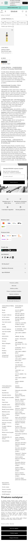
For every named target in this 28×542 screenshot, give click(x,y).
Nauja (3, 400)
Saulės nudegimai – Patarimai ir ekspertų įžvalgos (20, 439)
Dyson (3, 312)
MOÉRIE (4, 353)
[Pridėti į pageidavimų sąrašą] (12, 30)
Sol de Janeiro (5, 317)
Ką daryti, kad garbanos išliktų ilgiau (20, 427)
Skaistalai (4, 434)
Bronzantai (4, 430)
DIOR (3, 324)
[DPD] (3, 235)
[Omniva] (19, 235)
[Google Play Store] (5, 250)
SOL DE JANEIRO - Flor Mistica (20, 374)
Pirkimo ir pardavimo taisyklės (14, 291)
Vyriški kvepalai (6, 494)
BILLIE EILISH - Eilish (20, 326)
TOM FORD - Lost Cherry (19, 371)
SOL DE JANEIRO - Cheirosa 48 (19, 311)
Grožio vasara (5, 487)
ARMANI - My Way (19, 336)
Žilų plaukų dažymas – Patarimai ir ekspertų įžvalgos (20, 464)
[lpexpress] (14, 235)
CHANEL (4, 326)
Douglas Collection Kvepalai (6, 427)
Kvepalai (4, 390)
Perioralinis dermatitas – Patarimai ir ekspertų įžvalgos (21, 449)
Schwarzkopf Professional (5, 356)
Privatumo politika (14, 282)
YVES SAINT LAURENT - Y (21, 333)
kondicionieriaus (21, 123)
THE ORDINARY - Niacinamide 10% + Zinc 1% (21, 344)
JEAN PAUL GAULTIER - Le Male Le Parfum (20, 323)
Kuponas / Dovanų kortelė (6, 423)
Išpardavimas (5, 392)
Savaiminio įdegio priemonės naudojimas (20, 479)
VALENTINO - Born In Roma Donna (20, 348)
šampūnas (22, 99)
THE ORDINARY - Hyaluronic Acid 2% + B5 (20, 366)
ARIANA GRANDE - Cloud (19, 382)
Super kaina (5, 402)
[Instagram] (5, 257)
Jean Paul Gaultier (6, 331)
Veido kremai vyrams (7, 420)
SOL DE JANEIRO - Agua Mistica (19, 356)
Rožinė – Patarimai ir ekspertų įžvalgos (20, 430)
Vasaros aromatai (6, 489)
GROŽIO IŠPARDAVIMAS (13, 7)
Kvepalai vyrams (6, 404)
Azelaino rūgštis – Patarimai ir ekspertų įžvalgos (20, 469)
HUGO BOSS (5, 336)
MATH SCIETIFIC (6, 319)
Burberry (4, 350)
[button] (1, 3)
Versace (4, 341)
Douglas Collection (6, 315)
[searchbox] (14, 15)
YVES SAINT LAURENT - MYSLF (21, 352)
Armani (4, 345)
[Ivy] (3, 226)
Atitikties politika (14, 288)
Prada (3, 348)
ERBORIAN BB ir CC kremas (7, 438)
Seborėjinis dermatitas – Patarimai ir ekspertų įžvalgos (21, 444)
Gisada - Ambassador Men (20, 339)
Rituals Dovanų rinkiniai (7, 409)
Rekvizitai (14, 285)
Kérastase (4, 338)
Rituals (3, 310)
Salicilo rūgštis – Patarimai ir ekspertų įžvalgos (20, 413)
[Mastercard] (3, 223)
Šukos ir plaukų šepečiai (6, 415)
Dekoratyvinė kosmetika (8, 397)
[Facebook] (2, 257)
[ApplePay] (19, 223)
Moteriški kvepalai (6, 491)
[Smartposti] (8, 235)
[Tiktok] (10, 257)
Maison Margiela (6, 343)
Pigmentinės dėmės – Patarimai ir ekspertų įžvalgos (20, 404)
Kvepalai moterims (6, 395)
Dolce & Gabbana (6, 329)
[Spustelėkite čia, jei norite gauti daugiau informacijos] (20, 8)
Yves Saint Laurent (6, 322)
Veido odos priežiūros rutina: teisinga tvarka (20, 418)
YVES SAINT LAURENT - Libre (21, 378)
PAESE (3, 334)
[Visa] (8, 223)
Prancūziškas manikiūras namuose (21, 434)
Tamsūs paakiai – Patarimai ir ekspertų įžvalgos (20, 458)
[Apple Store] (13, 250)
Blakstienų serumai (6, 407)
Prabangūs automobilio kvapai (21, 391)
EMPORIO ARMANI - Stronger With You (20, 314)
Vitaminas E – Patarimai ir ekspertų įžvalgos (20, 454)
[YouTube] (7, 257)
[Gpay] (14, 223)
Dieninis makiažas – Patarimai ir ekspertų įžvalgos (20, 474)
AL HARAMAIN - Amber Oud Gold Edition (21, 329)
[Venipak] (3, 239)
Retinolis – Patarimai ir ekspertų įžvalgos (20, 400)
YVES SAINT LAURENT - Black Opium (21, 359)
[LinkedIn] (13, 257)
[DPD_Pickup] (8, 239)
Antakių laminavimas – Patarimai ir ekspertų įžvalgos (20, 422)
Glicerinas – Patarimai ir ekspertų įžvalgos (20, 409)
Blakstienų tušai (6, 411)
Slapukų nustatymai (14, 294)
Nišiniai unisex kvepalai (7, 432)
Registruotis (14, 182)
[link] (7, 46)
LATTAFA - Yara (19, 362)
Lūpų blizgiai (5, 418)
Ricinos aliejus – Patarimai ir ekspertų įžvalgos (20, 395)
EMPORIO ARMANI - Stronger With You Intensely (20, 319)
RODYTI (25, 2)
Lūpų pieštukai (5, 441)
